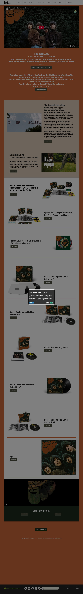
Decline (47, 302)
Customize (32, 302)
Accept (51, 302)
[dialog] (41, 297)
